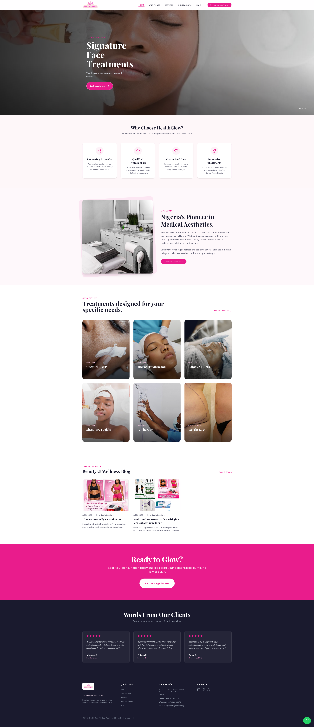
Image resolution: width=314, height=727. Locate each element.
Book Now (93, 377)
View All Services (221, 310)
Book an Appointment (219, 5)
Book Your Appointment (157, 583)
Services (169, 5)
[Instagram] (198, 689)
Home (141, 5)
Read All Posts (225, 472)
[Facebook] (203, 689)
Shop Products (127, 701)
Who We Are (154, 5)
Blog (198, 5)
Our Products (184, 5)
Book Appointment (98, 81)
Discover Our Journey (174, 261)
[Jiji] (208, 689)
